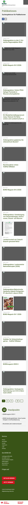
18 (17, 401)
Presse (3, 439)
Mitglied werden (20, 502)
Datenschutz (5, 465)
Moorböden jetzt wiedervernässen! (12, 424)
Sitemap (4, 448)
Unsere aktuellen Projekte (7, 459)
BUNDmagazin (5, 461)
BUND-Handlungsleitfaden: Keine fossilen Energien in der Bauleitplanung (14, 419)
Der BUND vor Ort (5, 458)
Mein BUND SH (5, 463)
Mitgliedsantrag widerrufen (8, 491)
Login (3, 446)
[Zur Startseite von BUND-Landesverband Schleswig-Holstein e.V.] (4, 2)
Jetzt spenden (6, 502)
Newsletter (4, 441)
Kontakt (3, 443)
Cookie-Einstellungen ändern (8, 489)
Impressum (4, 445)
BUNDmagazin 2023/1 (9, 414)
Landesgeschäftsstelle (7, 456)
